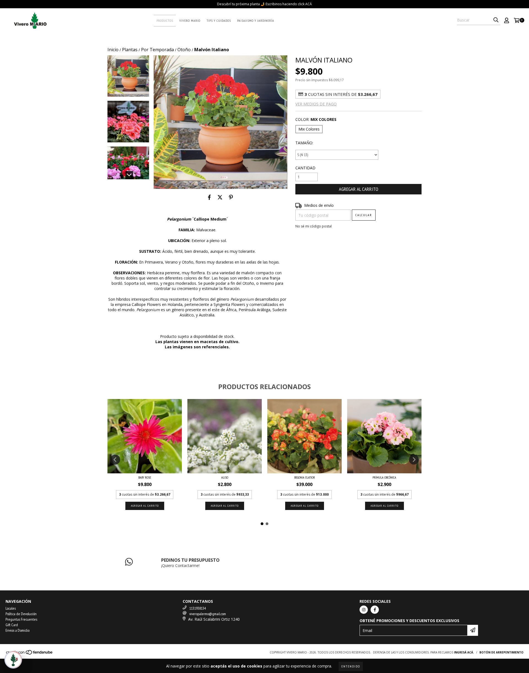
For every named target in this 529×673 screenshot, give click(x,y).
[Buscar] (496, 20)
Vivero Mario (189, 20)
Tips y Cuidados (219, 20)
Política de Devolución (21, 613)
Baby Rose (144, 477)
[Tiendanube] (30, 654)
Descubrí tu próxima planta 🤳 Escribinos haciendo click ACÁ (264, 4)
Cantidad (305, 167)
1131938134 (197, 608)
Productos (164, 20)
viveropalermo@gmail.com (207, 613)
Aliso (224, 477)
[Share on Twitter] (220, 197)
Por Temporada (157, 49)
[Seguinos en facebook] (375, 610)
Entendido (350, 666)
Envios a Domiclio (17, 630)
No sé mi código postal (313, 226)
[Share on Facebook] (209, 197)
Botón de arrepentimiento (501, 652)
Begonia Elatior (304, 477)
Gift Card (12, 624)
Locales (11, 608)
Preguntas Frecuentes (21, 619)
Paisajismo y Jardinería (255, 20)
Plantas (129, 49)
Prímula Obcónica (384, 477)
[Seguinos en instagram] (364, 610)
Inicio (112, 50)
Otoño (184, 49)
